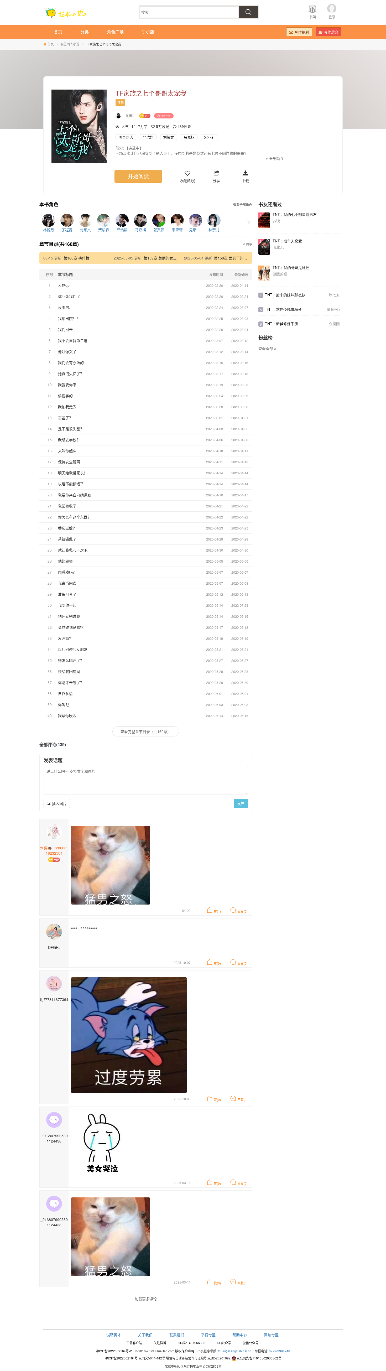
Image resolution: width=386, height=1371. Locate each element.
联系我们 (176, 1334)
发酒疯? (64, 638)
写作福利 (301, 32)
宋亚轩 (209, 137)
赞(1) (217, 911)
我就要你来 (67, 384)
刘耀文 (168, 137)
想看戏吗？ (67, 572)
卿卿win (333, 309)
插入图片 (59, 803)
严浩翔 (148, 137)
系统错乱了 (67, 539)
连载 (120, 102)
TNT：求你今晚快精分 (283, 309)
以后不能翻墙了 (71, 483)
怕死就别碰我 (69, 616)
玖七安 (334, 294)
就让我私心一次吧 (72, 550)
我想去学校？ (69, 439)
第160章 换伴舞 (76, 258)
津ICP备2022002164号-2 (114, 1351)
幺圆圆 (334, 323)
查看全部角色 (242, 204)
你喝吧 (63, 704)
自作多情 (65, 693)
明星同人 (125, 137)
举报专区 (208, 1334)
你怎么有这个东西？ (74, 517)
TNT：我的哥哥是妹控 (291, 267)
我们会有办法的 (71, 362)
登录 (331, 16)
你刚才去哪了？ (71, 682)
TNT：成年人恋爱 (287, 240)
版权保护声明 (184, 1351)
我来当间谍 (67, 583)
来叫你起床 (67, 450)
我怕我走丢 (67, 406)
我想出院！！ (69, 318)
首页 (51, 44)
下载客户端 (134, 1343)
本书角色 (48, 204)
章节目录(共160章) (59, 244)
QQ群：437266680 (191, 1343)
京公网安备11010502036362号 (259, 1358)
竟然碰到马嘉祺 (71, 627)
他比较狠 (65, 561)
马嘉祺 (189, 137)
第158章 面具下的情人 (232, 258)
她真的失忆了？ (71, 373)
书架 (312, 16)
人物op (64, 285)
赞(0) (217, 963)
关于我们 (145, 1334)
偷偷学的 (65, 395)
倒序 (248, 244)
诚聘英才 (113, 1334)
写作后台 (331, 32)
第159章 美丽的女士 (160, 258)
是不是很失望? (70, 428)
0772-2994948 (279, 1351)
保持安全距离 (69, 461)
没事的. (64, 307)
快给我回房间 (69, 671)
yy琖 (276, 220)
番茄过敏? (66, 528)
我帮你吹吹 (67, 715)
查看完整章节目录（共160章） (146, 731)
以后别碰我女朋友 (72, 649)
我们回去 (65, 329)
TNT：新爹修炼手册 (281, 323)
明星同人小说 (69, 44)
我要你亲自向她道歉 (74, 494)
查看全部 (266, 348)
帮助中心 (239, 1334)
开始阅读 (138, 176)
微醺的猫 (280, 273)
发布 (240, 803)
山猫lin (129, 115)
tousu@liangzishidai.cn (234, 1351)
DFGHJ (54, 947)
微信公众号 (250, 1343)
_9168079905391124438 (54, 1138)
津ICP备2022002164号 (121, 1358)
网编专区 (271, 1334)
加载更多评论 (146, 1298)
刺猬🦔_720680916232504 (54, 850)
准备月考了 (67, 594)
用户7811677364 (54, 999)
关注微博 (160, 1343)
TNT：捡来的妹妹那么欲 (285, 294)
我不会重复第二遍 (72, 340)
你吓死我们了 (69, 296)
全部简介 (276, 158)
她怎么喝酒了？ (71, 660)
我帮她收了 (67, 505)
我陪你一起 (67, 605)
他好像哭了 (67, 351)
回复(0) (242, 911)
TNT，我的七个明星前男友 (295, 214)
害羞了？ (65, 417)
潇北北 (278, 247)
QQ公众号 (224, 1343)
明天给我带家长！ (72, 472)
